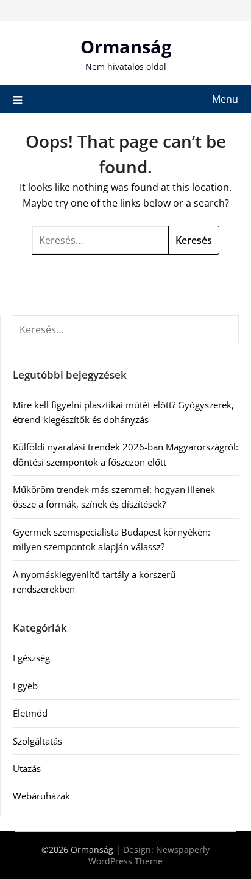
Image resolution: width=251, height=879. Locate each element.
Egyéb (25, 686)
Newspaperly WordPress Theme (149, 855)
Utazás (27, 768)
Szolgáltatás (37, 741)
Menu (225, 99)
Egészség (31, 658)
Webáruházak (41, 796)
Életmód (30, 713)
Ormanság (125, 46)
